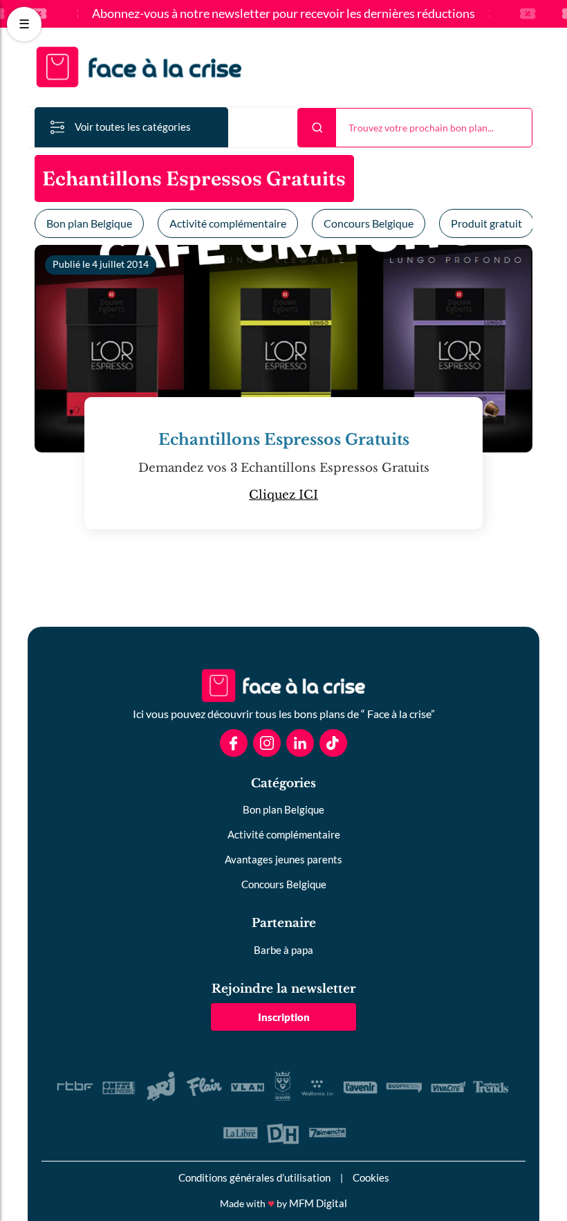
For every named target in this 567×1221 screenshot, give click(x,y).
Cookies (371, 1177)
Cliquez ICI (283, 495)
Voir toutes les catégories (133, 126)
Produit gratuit (486, 223)
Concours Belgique (368, 223)
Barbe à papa (283, 950)
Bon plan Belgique (89, 223)
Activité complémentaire (227, 223)
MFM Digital (318, 1203)
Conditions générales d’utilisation (254, 1177)
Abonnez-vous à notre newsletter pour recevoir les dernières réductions (283, 14)
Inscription (284, 1017)
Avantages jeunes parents (283, 859)
